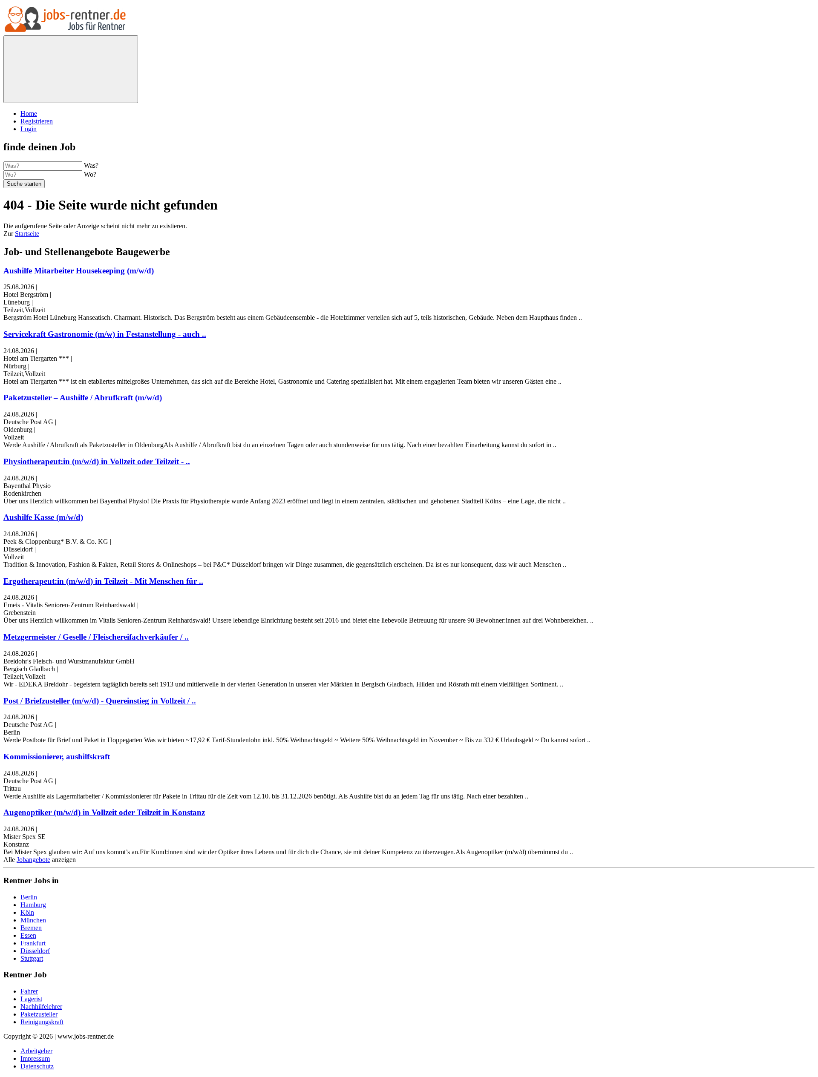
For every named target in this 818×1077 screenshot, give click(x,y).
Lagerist (31, 998)
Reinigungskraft (41, 1021)
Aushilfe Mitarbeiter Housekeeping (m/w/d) (78, 270)
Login (28, 128)
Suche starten (24, 184)
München (33, 920)
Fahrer (29, 991)
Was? (91, 165)
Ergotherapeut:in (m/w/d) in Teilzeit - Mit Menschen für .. (103, 581)
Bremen (31, 927)
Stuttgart (31, 958)
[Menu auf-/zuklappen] (70, 69)
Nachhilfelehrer (41, 1006)
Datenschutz (37, 1066)
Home (28, 113)
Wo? (90, 174)
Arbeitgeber (36, 1050)
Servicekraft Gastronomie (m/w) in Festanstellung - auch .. (104, 334)
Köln (27, 912)
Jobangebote (33, 859)
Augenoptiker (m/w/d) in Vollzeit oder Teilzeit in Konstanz (104, 812)
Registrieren (36, 121)
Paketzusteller (39, 1014)
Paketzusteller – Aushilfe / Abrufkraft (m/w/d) (82, 397)
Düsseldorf (35, 950)
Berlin (28, 897)
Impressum (35, 1058)
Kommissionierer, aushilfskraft (56, 756)
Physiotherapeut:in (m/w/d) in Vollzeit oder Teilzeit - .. (96, 461)
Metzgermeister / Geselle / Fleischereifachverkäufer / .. (96, 636)
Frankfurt (33, 943)
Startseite (27, 233)
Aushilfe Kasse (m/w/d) (43, 517)
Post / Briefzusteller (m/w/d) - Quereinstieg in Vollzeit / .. (99, 700)
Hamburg (33, 904)
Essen (28, 935)
